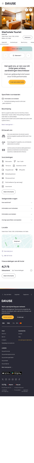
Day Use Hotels (7, 294)
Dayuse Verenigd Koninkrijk (8, 354)
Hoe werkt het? (6, 202)
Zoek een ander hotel (17, 82)
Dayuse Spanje (5, 363)
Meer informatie (9, 192)
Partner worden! (7, 317)
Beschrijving (24, 42)
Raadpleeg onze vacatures (8, 343)
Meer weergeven (7, 124)
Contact (20, 333)
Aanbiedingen (14, 42)
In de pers (4, 340)
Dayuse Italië (5, 360)
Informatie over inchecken (10, 208)
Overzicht (4, 42)
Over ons (4, 333)
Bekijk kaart (27, 37)
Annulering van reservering (25, 340)
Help (19, 337)
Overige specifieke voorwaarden (11, 220)
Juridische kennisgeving (5, 390)
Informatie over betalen (9, 214)
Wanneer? (18, 55)
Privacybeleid (17, 390)
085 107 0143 (8, 255)
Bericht (3, 337)
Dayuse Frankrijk (6, 351)
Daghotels (17, 294)
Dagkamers (26, 294)
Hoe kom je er (8, 251)
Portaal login (20, 317)
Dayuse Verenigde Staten (8, 357)
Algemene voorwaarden (25, 390)
